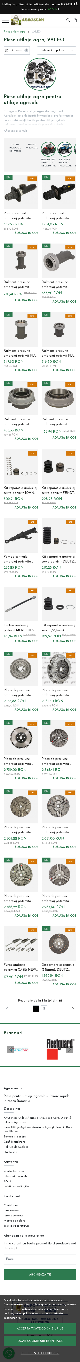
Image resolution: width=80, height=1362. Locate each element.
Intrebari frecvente (16, 1176)
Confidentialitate (14, 1141)
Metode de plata (14, 1220)
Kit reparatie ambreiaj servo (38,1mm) (58, 628)
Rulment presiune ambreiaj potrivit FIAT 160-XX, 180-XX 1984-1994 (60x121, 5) (58, 353)
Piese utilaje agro (14, 31)
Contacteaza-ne (14, 1171)
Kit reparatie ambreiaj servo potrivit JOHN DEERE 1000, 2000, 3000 (20, 490)
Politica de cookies (32, 1309)
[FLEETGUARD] (60, 1057)
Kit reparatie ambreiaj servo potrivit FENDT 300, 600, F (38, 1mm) (58, 490)
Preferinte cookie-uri (40, 1353)
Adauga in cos (26, 233)
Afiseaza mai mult (15, 130)
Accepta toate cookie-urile (40, 1328)
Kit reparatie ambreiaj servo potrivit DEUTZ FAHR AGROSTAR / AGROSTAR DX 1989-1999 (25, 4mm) (58, 559)
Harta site (10, 1152)
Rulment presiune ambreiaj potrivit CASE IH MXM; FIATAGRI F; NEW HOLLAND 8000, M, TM (19, 422)
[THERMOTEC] (19, 1057)
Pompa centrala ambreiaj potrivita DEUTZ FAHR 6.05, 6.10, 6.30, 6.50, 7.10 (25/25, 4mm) (56, 216)
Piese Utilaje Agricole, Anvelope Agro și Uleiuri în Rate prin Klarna (38, 1129)
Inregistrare (11, 1210)
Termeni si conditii (15, 1136)
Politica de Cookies (16, 1147)
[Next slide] (69, 1049)
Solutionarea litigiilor (17, 1186)
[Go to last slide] (10, 1049)
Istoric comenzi (13, 1215)
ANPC (8, 1181)
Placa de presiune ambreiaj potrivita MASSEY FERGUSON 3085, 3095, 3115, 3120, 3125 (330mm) (58, 693)
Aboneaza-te (40, 1274)
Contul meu (11, 1205)
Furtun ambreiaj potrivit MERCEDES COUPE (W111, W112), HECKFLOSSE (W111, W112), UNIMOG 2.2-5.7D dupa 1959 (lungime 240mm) (19, 628)
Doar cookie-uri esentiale (40, 1341)
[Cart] (75, 20)
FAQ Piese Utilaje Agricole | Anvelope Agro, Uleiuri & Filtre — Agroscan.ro (37, 1120)
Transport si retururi (16, 1225)
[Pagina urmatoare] (73, 1008)
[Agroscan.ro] (28, 20)
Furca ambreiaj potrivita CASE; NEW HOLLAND (20, 967)
